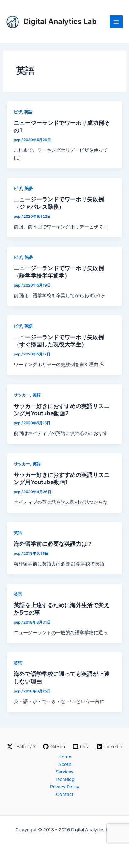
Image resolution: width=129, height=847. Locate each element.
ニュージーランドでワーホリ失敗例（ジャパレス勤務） (59, 203)
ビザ (18, 112)
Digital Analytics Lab (60, 21)
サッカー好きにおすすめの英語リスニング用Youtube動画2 (62, 409)
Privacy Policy (64, 787)
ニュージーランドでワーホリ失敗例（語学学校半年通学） (59, 271)
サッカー (22, 395)
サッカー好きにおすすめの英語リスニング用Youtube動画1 (62, 478)
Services (65, 772)
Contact (64, 794)
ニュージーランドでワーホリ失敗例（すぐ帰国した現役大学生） (59, 341)
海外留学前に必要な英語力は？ (53, 543)
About (64, 764)
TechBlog (65, 779)
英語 (28, 112)
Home (64, 757)
